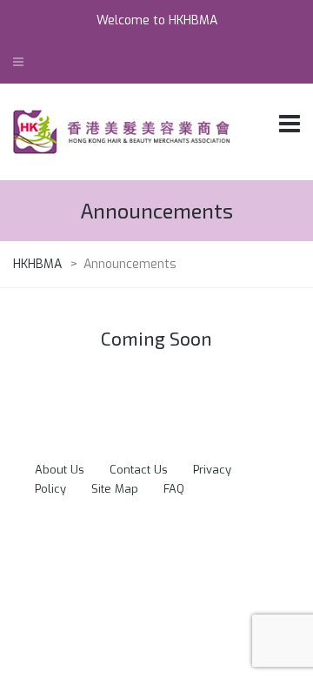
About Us (59, 469)
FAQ (173, 488)
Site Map (114, 488)
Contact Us (139, 469)
